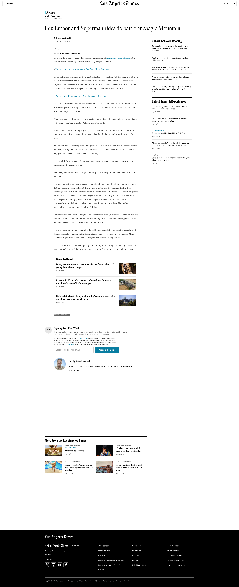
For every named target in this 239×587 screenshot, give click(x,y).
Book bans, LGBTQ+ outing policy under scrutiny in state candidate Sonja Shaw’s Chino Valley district (171, 89)
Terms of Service (82, 338)
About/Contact (172, 546)
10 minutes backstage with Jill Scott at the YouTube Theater (128, 450)
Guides (135, 560)
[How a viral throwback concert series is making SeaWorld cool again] (104, 467)
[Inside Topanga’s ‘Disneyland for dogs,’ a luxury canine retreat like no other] (53, 467)
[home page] (119, 3)
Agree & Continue (107, 350)
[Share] (56, 48)
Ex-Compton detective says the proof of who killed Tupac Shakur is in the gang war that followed (170, 48)
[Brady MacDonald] (60, 364)
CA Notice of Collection (95, 581)
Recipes (135, 555)
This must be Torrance (74, 450)
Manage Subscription (175, 560)
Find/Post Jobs (104, 551)
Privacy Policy (69, 344)
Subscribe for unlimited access (55, 551)
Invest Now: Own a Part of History (109, 567)
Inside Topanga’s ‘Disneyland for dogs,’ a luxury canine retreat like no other (78, 467)
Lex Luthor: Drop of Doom (118, 57)
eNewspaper (103, 546)
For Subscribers (71, 447)
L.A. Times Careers (174, 555)
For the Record (172, 551)
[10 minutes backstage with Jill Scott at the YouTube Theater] (104, 450)
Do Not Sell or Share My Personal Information (116, 581)
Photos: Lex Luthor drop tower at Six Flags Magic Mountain (82, 69)
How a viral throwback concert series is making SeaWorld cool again (129, 467)
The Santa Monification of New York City (168, 133)
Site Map (48, 554)
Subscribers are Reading (167, 41)
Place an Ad (103, 555)
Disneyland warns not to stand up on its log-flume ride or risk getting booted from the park (85, 266)
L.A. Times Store (139, 565)
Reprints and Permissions (176, 565)
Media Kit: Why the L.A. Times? (111, 560)
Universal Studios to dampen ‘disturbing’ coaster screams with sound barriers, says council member (85, 298)
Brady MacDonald (79, 361)
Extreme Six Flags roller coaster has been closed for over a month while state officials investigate (83, 282)
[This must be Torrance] (53, 450)
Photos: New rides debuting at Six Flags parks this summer (82, 95)
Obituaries (136, 551)
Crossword (136, 546)
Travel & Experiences (54, 19)
